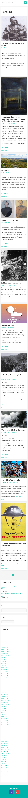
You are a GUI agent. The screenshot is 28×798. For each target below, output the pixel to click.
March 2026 (4, 643)
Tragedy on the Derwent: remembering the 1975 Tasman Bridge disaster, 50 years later (13, 119)
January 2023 (4, 720)
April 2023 (3, 714)
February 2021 (4, 767)
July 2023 (3, 708)
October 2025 (4, 653)
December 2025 (5, 649)
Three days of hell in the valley (13, 430)
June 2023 (3, 710)
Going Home (6, 170)
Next (14, 577)
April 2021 (3, 763)
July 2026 (3, 635)
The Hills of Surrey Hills (10, 480)
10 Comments (11, 47)
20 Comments (11, 172)
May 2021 (3, 761)
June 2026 (3, 637)
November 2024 (5, 675)
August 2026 (4, 632)
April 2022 (3, 739)
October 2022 (4, 726)
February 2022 (4, 743)
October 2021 (4, 751)
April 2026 (3, 641)
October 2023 (4, 702)
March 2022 (4, 741)
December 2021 (5, 747)
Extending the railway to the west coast (13, 376)
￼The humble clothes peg (11, 283)
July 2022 (3, 733)
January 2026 (4, 647)
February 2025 (4, 669)
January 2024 (4, 696)
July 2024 (3, 684)
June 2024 (3, 686)
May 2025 (3, 663)
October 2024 (4, 677)
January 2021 (4, 769)
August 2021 (4, 755)
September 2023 (5, 704)
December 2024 (5, 673)
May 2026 (3, 639)
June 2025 (3, 661)
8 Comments (11, 222)
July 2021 (3, 757)
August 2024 (4, 682)
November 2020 (5, 774)
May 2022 (3, 737)
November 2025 (5, 651)
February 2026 (4, 645)
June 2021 (3, 759)
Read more (5, 71)
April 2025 (3, 665)
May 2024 (3, 688)
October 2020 (4, 776)
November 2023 (5, 700)
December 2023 (5, 698)
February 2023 (4, 718)
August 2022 (4, 731)
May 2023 (3, 712)
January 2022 (4, 745)
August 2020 (4, 780)
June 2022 (3, 735)
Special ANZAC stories (9, 220)
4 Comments (12, 123)
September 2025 (5, 655)
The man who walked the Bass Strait (12, 44)
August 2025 (4, 657)
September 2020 (5, 778)
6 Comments (12, 285)
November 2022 (5, 724)
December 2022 (5, 722)
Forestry (4, 596)
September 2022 (5, 729)
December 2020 (5, 771)
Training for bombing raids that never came (13, 544)
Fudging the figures (8, 325)
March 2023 (4, 716)
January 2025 (4, 671)
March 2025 (4, 667)
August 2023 (4, 706)
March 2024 (4, 692)
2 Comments (11, 548)
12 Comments (15, 482)
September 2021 (5, 753)
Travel (3, 588)
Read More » (4, 74)
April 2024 (3, 690)
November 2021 (5, 749)
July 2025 (3, 659)
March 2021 (4, 765)
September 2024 (5, 680)
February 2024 (4, 694)
